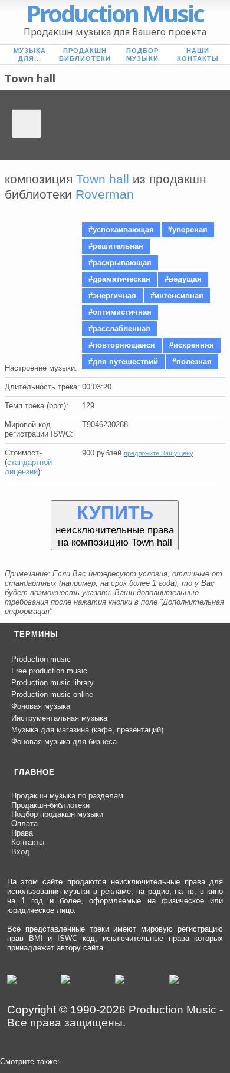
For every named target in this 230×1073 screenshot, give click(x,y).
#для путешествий (123, 361)
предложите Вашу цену (158, 453)
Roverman (104, 194)
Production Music (172, 1009)
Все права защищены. (66, 1022)
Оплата (24, 823)
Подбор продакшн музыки (57, 814)
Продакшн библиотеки (85, 54)
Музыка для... (30, 54)
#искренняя (191, 345)
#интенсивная (176, 295)
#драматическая (119, 279)
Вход (20, 851)
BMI (36, 938)
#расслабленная (119, 328)
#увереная (188, 229)
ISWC (67, 938)
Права (22, 832)
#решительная (115, 246)
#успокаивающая (121, 229)
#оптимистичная (120, 312)
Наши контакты (198, 54)
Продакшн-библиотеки (50, 805)
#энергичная (112, 295)
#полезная (192, 361)
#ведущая (183, 279)
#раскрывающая (120, 262)
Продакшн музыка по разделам (67, 795)
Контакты (27, 842)
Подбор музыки (142, 54)
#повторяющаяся (121, 345)
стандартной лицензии (28, 467)
